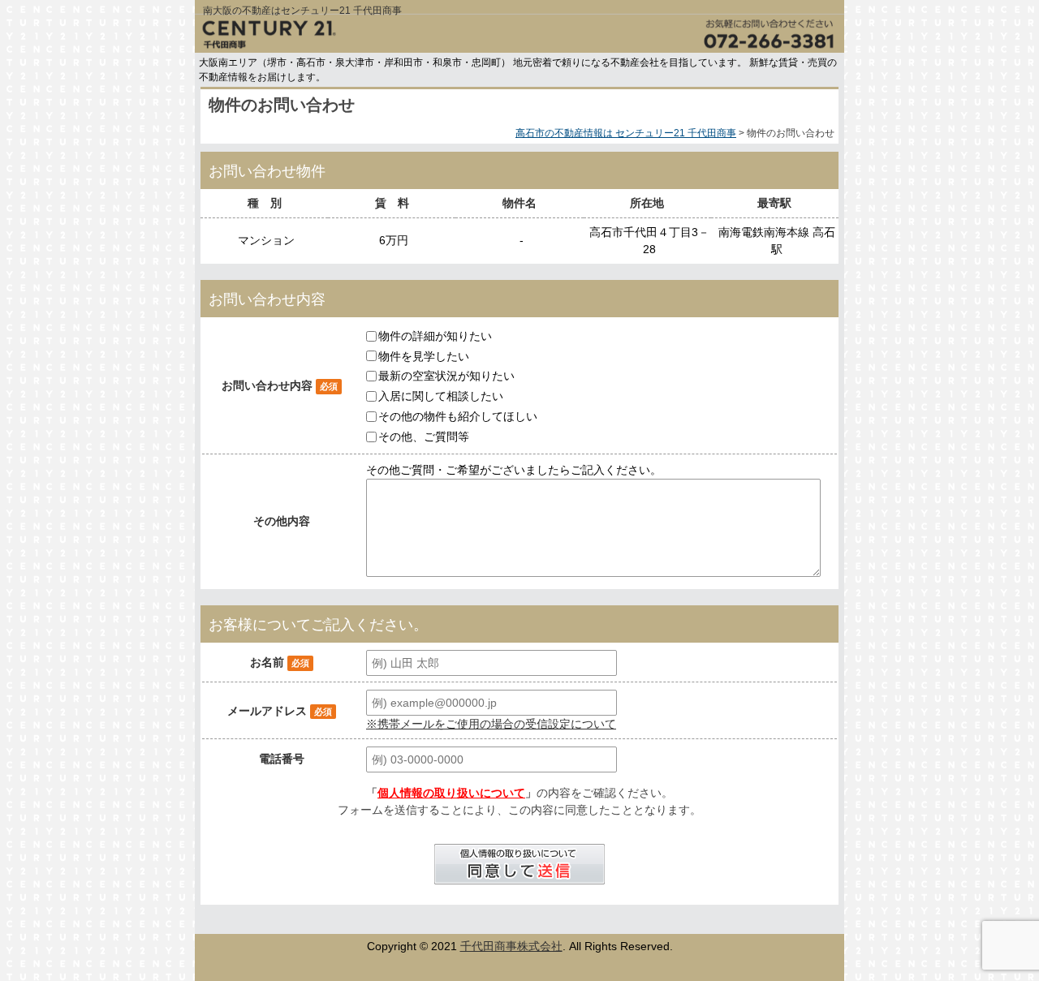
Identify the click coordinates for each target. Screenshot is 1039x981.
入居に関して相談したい (440, 395)
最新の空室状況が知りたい (446, 375)
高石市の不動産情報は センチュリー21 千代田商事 (625, 133)
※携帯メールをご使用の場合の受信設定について (491, 723)
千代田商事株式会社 (511, 946)
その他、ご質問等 (423, 436)
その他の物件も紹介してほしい (457, 416)
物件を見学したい (423, 355)
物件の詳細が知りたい (435, 335)
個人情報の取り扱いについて (451, 792)
